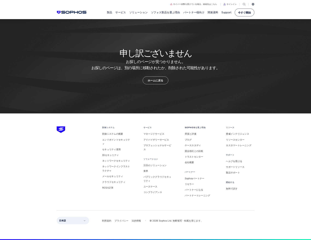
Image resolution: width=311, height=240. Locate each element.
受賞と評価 (190, 133)
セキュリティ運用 (111, 149)
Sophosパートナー (194, 178)
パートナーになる (194, 189)
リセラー (189, 184)
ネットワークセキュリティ (116, 160)
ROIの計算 (108, 187)
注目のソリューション (155, 165)
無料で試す (231, 188)
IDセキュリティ (110, 155)
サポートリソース (235, 166)
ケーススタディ (193, 145)
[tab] (116, 127)
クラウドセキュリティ (113, 182)
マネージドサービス (154, 133)
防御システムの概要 (112, 133)
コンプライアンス (153, 192)
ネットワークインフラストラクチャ (116, 168)
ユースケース (150, 186)
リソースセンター (235, 139)
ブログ (188, 139)
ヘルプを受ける (234, 161)
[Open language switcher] (253, 4)
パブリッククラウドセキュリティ (157, 178)
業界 (146, 171)
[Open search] (244, 4)
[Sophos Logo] (72, 12)
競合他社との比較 (194, 151)
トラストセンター (194, 156)
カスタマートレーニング (238, 145)
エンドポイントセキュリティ (116, 141)
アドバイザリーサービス (156, 139)
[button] (230, 4)
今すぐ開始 (244, 12)
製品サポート (233, 172)
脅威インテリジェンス (237, 133)
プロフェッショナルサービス (157, 147)
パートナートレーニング (197, 195)
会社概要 (189, 162)
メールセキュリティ (112, 176)
